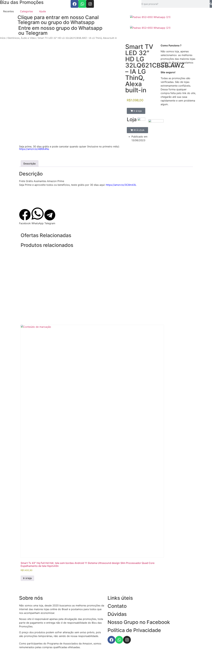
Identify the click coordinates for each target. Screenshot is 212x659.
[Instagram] (90, 4)
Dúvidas (117, 614)
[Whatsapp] (82, 4)
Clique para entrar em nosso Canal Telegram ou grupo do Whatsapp (58, 19)
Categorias (26, 11)
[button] (136, 111)
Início (3, 38)
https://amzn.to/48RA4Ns (34, 149)
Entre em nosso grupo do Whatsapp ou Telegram (60, 30)
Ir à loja (27, 578)
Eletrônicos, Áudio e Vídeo (22, 38)
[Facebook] (74, 4)
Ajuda (42, 11)
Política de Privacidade (134, 630)
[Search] (211, 4)
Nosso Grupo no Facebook (139, 622)
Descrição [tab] (29, 163)
